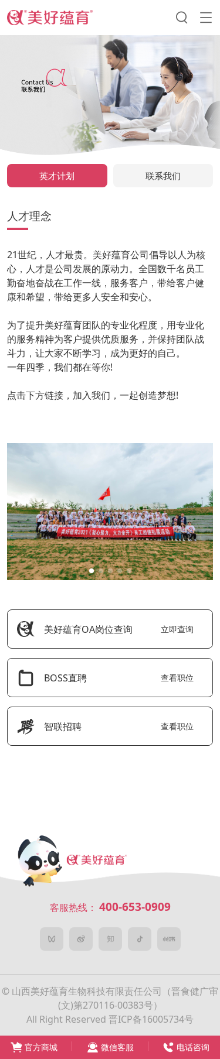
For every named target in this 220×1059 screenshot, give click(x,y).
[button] (91, 570)
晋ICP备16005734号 (151, 1019)
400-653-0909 (135, 906)
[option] (110, 511)
